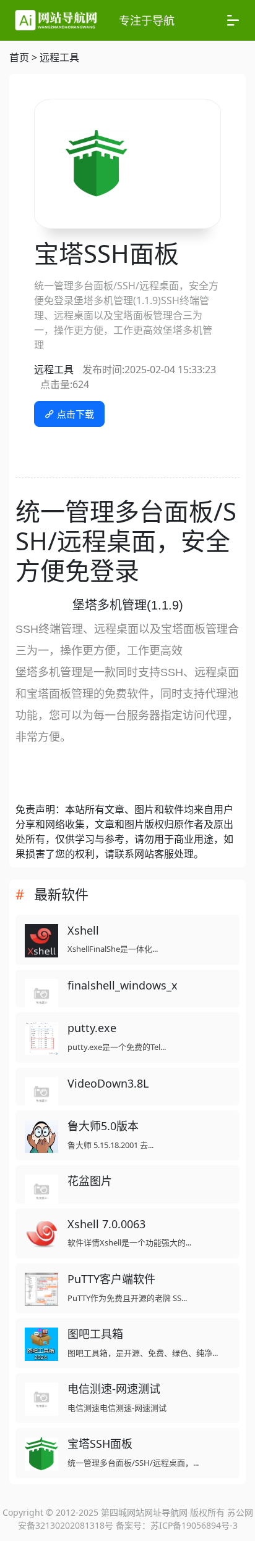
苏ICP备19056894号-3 (194, 1525)
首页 (19, 57)
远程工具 (59, 57)
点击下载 (74, 414)
